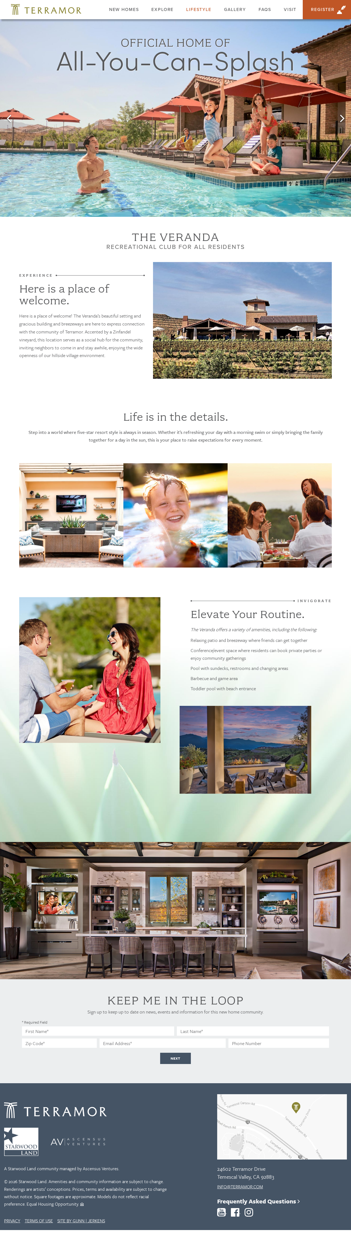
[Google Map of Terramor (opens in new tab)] (263, 1127)
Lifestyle (198, 9)
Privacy (12, 1220)
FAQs (265, 9)
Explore (162, 9)
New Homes (124, 9)
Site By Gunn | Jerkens (81, 1220)
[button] (9, 118)
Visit (290, 9)
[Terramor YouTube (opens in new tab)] (222, 1211)
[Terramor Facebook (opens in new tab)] (235, 1211)
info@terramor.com (240, 1186)
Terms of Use (39, 1220)
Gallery (235, 9)
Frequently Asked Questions (257, 1201)
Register (323, 9)
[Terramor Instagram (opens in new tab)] (249, 1211)
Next (175, 1058)
